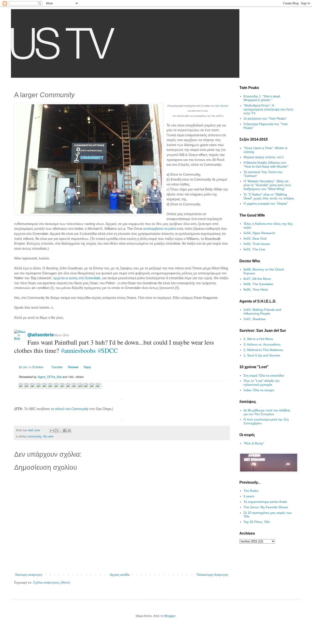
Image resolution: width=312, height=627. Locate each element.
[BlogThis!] (56, 430)
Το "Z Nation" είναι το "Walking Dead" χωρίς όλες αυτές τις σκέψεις (268, 196)
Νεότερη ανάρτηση (28, 574)
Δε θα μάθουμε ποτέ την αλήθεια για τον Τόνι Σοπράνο (266, 412)
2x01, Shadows (254, 319)
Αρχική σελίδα (120, 574)
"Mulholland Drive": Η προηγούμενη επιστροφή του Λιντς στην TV (268, 109)
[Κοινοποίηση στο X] (60, 430)
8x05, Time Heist (255, 289)
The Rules (250, 491)
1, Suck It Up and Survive (261, 355)
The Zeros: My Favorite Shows (265, 507)
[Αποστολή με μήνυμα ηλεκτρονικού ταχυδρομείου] (52, 430)
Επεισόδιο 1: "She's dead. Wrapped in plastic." (262, 98)
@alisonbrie (40, 334)
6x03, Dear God (255, 238)
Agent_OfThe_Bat (49, 377)
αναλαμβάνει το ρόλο (159, 228)
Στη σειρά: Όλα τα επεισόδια (263, 375)
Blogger (169, 616)
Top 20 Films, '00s (256, 522)
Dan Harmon (222, 105)
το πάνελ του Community (70, 409)
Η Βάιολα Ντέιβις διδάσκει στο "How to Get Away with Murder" (265, 164)
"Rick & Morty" (253, 443)
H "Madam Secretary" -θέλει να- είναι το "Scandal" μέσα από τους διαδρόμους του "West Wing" (267, 185)
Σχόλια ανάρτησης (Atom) (51, 582)
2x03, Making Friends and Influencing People (262, 311)
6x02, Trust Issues (256, 244)
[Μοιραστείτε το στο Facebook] (65, 430)
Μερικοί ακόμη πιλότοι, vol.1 (263, 157)
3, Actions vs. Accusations (261, 344)
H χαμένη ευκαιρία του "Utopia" (265, 203)
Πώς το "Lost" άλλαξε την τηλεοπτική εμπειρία (261, 382)
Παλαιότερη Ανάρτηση (212, 574)
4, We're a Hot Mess (258, 339)
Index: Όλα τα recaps (258, 390)
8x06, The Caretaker (258, 284)
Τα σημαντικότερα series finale (265, 502)
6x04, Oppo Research (259, 233)
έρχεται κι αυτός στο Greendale (76, 278)
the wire (48, 436)
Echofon (37, 367)
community (34, 436)
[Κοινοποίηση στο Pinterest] (69, 430)
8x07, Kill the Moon (257, 279)
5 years (248, 496)
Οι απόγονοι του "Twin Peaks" (265, 118)
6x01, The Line (254, 249)
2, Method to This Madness (263, 350)
